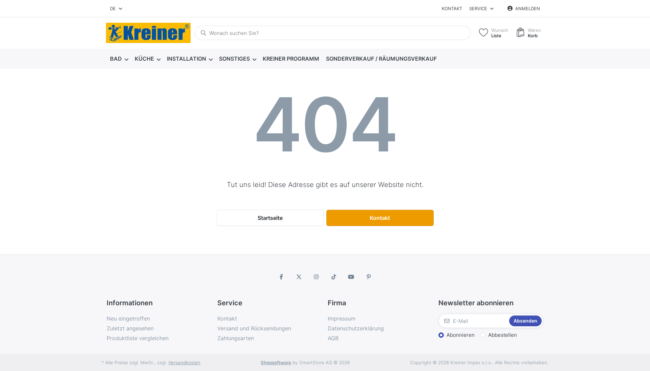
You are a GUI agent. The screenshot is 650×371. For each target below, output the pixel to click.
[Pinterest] (368, 276)
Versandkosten (184, 362)
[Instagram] (316, 276)
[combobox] (117, 8)
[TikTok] (333, 276)
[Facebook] (281, 276)
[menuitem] (119, 59)
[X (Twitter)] (298, 276)
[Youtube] (351, 276)
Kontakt (452, 8)
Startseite (270, 217)
